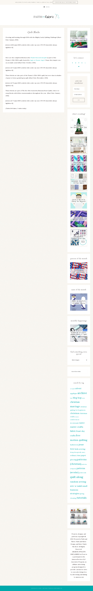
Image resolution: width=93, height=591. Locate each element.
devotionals (74, 423)
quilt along (76, 477)
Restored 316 (58, 588)
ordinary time (75, 455)
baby (71, 398)
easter (82, 423)
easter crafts (76, 427)
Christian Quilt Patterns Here (65, 2)
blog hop (77, 397)
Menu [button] (48, 7)
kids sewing (80, 449)
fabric (73, 431)
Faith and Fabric (46, 17)
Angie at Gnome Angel (37, 60)
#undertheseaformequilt (39, 57)
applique (73, 393)
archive (82, 393)
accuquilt (72, 388)
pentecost (82, 473)
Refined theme (47, 588)
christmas (74, 413)
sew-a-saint (76, 486)
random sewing (78, 481)
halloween (74, 445)
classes (77, 416)
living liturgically (76, 452)
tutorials (82, 497)
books (83, 398)
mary (83, 452)
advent (78, 388)
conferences (74, 419)
